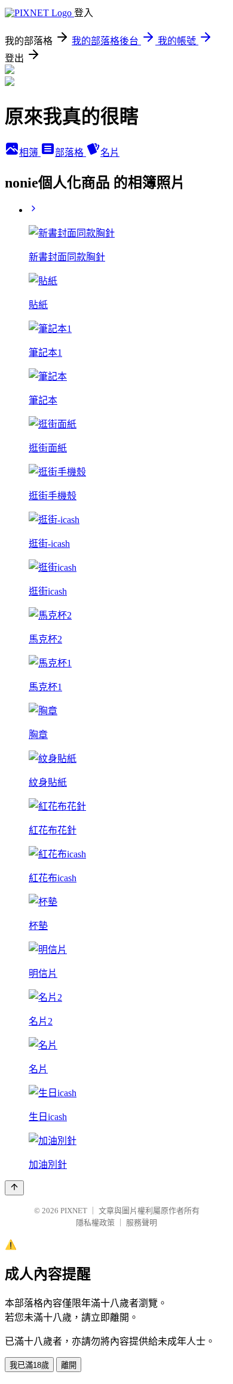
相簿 (30, 152)
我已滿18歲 (29, 1365)
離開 (68, 1365)
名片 (109, 152)
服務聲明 (141, 1222)
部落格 (70, 152)
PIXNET (73, 1210)
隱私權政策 (95, 1222)
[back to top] (14, 1187)
